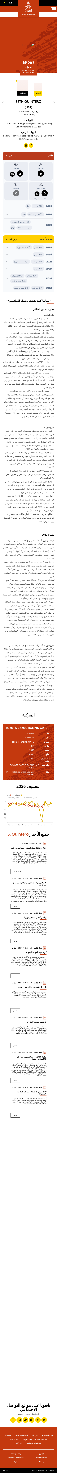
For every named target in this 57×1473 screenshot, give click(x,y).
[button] (10, 3)
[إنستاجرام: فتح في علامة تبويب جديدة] (31, 1420)
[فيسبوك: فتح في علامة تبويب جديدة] (38, 1420)
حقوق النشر (51, 1470)
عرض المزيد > (11, 155)
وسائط (41, 1461)
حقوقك (15, 1461)
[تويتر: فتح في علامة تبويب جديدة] (44, 1420)
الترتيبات (35, 1435)
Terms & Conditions (16, 1457)
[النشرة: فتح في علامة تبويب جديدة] (19, 1420)
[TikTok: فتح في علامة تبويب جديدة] (25, 1420)
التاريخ (41, 1454)
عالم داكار (7, 1435)
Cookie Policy (41, 1457)
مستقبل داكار (14, 1439)
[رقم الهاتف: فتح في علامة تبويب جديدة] (13, 1420)
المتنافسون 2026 (21, 1435)
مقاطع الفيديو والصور (33, 1443)
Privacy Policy (16, 1454)
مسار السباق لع (47, 1435)
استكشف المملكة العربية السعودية (35, 1439)
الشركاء (19, 1443)
